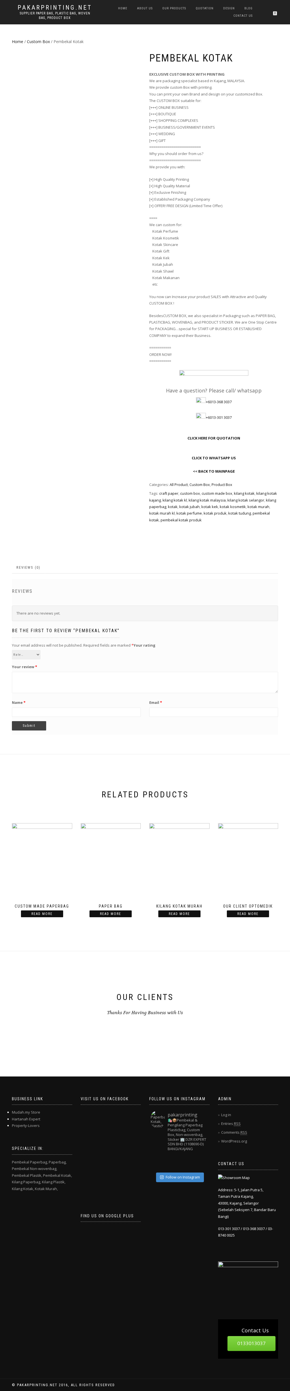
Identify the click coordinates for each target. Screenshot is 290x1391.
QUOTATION (205, 8)
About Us (145, 8)
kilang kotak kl (175, 500)
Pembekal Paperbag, (30, 1162)
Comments (234, 1132)
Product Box (222, 484)
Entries (231, 1123)
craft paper (168, 493)
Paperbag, (58, 1162)
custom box (190, 493)
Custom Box (38, 41)
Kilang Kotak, (23, 1188)
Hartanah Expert (26, 1119)
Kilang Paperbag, (26, 1181)
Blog (248, 8)
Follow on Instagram (183, 1177)
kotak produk (215, 513)
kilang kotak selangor (245, 500)
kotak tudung (239, 513)
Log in (226, 1114)
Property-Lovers (26, 1125)
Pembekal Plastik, (27, 1175)
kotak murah (258, 506)
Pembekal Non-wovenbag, (34, 1168)
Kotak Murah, (46, 1188)
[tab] (29, 568)
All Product (179, 484)
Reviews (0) (28, 567)
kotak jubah (189, 506)
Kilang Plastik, (53, 1181)
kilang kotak (244, 493)
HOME (122, 8)
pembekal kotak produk (181, 520)
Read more (42, 914)
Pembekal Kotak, (57, 1175)
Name (18, 702)
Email (155, 702)
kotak (173, 506)
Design (229, 8)
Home (17, 41)
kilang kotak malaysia (207, 500)
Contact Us (243, 16)
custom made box (217, 493)
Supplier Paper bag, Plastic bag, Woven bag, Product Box (55, 15)
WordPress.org (234, 1141)
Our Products (174, 8)
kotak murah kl (162, 513)
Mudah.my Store (26, 1112)
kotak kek (209, 506)
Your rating (144, 645)
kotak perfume (189, 513)
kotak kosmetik (233, 506)
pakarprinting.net (55, 7)
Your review (24, 666)
